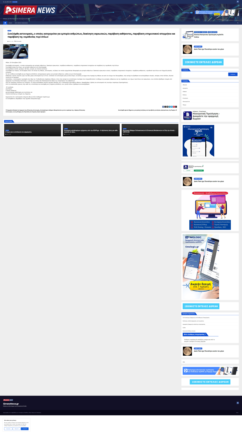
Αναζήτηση (185, 70)
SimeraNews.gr (11, 403)
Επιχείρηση (185, 98)
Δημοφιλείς (185, 88)
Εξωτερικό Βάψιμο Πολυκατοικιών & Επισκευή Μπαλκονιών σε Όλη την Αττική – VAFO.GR (149, 131)
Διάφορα (9, 30)
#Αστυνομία (18, 41)
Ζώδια (184, 327)
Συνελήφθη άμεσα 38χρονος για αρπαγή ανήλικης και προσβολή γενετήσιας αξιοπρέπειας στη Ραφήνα (147, 110)
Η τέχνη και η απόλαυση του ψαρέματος (18, 132)
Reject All (16, 428)
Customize (8, 428)
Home (237, 412)
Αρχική (10, 23)
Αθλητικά (185, 84)
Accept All (25, 428)
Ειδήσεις (185, 94)
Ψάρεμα (184, 104)
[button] (237, 22)
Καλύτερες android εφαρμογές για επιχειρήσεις (193, 321)
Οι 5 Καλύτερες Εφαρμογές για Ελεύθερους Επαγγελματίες (196, 317)
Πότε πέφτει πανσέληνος (21, 23)
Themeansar (38, 412)
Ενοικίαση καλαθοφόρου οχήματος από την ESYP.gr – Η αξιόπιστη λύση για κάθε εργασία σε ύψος (91, 131)
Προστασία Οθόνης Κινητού (189, 331)
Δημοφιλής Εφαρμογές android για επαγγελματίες (194, 324)
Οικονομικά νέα (186, 101)
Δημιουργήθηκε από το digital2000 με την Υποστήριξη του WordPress (16, 412)
